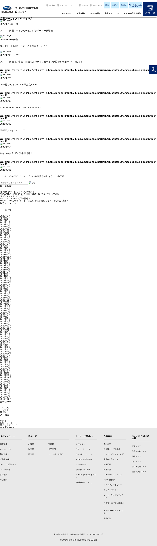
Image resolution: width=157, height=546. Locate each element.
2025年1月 (5, 252)
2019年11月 (5, 375)
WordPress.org (7, 427)
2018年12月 (6, 399)
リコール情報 (80, 464)
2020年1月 (5, 371)
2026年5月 (5, 220)
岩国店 (31, 449)
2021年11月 (5, 328)
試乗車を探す (5, 459)
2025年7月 (5, 239)
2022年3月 (5, 319)
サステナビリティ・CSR (68, 5)
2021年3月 (5, 345)
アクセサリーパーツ (83, 454)
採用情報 (85, 5)
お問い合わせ (97, 5)
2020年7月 (5, 360)
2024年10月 (6, 259)
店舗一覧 (150, 13)
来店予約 (124, 5)
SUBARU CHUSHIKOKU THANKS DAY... (21, 107)
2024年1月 (5, 276)
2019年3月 (5, 392)
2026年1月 (5, 226)
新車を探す (81, 13)
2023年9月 (5, 285)
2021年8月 (5, 334)
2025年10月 (6, 233)
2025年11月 (5, 231)
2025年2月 (5, 250)
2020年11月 (5, 351)
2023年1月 (5, 297)
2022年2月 (5, 321)
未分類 (3, 412)
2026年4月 (5, 222)
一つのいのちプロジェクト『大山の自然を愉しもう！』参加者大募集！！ (35, 200)
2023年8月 (5, 287)
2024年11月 (5, 257)
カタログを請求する (8, 464)
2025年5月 (5, 244)
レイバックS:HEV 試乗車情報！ (16, 153)
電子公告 (107, 518)
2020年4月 (5, 366)
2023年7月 (5, 289)
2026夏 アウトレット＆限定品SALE (18, 84)
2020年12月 (6, 349)
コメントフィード (8, 425)
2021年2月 (5, 347)
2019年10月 (6, 377)
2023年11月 (5, 280)
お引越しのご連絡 (82, 469)
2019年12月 (6, 373)
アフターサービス (82, 449)
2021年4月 (5, 343)
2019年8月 (5, 381)
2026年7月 (5, 218)
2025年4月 (5, 246)
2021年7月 (5, 336)
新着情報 (3, 444)
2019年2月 (5, 394)
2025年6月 (5, 241)
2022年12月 (6, 300)
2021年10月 (6, 330)
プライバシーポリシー (113, 485)
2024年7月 (5, 263)
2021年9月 (5, 332)
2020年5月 (5, 364)
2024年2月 (5, 274)
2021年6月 (5, 338)
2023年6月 (5, 291)
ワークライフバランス (113, 475)
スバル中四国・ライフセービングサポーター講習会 (26, 30)
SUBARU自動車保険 (132, 13)
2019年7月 (5, 384)
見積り (107, 5)
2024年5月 (5, 267)
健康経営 (107, 469)
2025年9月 (5, 235)
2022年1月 (5, 323)
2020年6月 (5, 362)
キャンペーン (67, 13)
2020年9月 (5, 356)
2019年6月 (5, 386)
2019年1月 (5, 397)
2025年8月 (5, 237)
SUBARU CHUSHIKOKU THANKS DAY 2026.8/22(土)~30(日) (29, 194)
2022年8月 (5, 308)
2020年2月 (5, 369)
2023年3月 (5, 295)
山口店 (31, 444)
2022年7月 (5, 310)
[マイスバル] (135, 5)
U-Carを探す (95, 13)
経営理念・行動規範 (112, 449)
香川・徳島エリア (139, 467)
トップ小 (4, 410)
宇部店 (51, 444)
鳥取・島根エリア (139, 451)
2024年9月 (5, 261)
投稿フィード (6, 423)
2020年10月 (6, 353)
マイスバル (80, 444)
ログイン (4, 420)
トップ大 (4, 407)
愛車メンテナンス (112, 13)
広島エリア (136, 446)
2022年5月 (5, 315)
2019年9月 (5, 379)
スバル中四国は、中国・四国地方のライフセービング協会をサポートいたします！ (42, 61)
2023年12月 (6, 278)
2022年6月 (5, 313)
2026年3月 (5, 224)
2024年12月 (6, 254)
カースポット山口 (55, 454)
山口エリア (136, 461)
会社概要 (52, 5)
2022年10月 (6, 304)
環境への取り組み (111, 459)
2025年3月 (5, 248)
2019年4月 (5, 390)
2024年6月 (5, 265)
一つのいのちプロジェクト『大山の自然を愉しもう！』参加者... (33, 176)
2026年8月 (5, 216)
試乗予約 (115, 5)
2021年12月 (6, 325)
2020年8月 (5, 358)
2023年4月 (5, 293)
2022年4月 (5, 317)
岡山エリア (136, 456)
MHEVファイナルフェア (12, 130)
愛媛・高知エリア (139, 472)
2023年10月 (6, 282)
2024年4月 (5, 269)
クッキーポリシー (111, 490)
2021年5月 (5, 341)
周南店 (31, 454)
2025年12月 (6, 229)
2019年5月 (5, 388)
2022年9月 (5, 306)
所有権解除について (83, 482)
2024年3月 (5, 272)
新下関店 (52, 449)
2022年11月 (5, 302)
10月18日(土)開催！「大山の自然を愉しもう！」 (25, 46)
